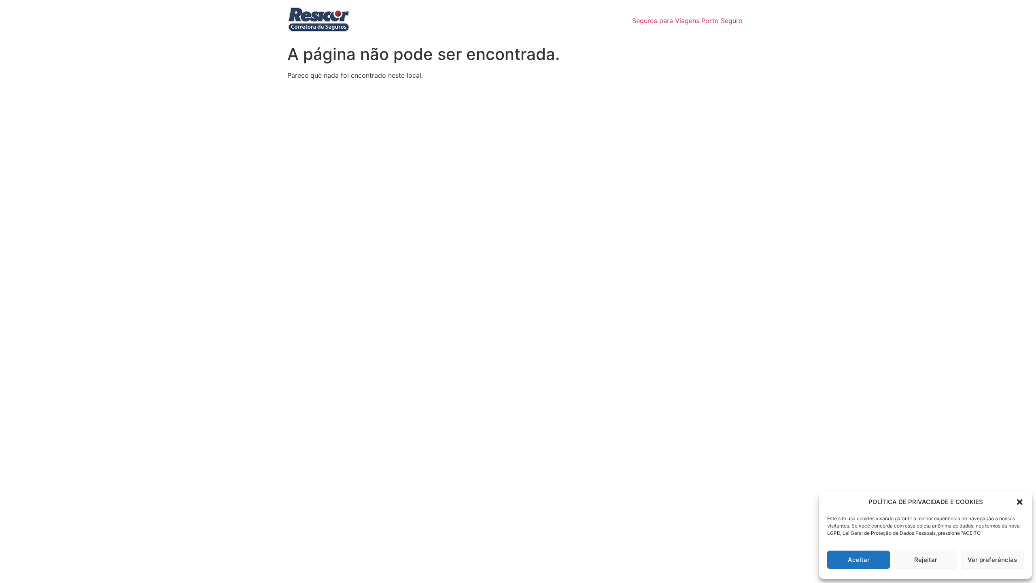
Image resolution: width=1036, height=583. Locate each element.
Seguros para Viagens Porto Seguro (687, 21)
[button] (1020, 502)
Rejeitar (925, 560)
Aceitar (859, 560)
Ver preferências (992, 560)
